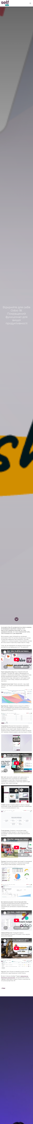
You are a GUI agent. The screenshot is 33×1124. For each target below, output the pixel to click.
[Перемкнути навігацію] (30, 3)
